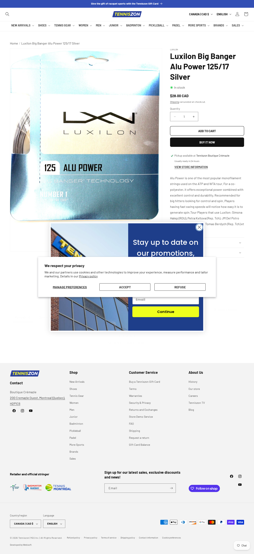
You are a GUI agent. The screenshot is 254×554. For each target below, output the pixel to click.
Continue (165, 311)
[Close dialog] (199, 227)
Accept (125, 287)
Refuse (180, 287)
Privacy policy (88, 276)
